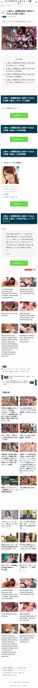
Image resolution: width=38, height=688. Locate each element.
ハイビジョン (23, 369)
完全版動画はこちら (19, 116)
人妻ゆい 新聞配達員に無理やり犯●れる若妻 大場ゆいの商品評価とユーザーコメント (20, 82)
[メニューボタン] (2, 2)
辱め (28, 371)
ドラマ (16, 369)
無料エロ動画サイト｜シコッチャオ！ (15, 670)
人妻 (4, 16)
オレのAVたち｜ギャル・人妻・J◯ (19, 2)
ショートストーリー (8, 369)
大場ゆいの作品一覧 (10, 197)
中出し (29, 369)
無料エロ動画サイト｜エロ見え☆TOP (15, 668)
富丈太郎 (23, 371)
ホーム (10, 682)
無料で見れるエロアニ (10, 675)
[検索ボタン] (36, 2)
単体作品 (11, 371)
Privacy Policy (25, 682)
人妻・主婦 (4, 371)
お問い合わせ (17, 682)
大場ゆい (17, 371)
